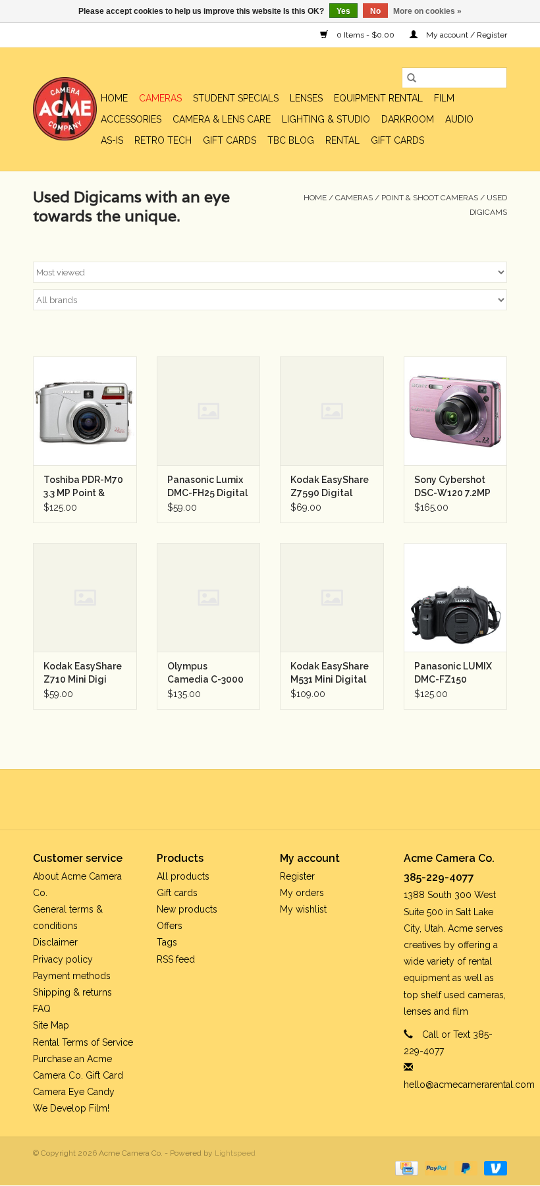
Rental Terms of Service (83, 1042)
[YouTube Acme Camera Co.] (281, 799)
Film (444, 98)
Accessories (131, 119)
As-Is (112, 140)
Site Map (51, 1025)
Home (114, 98)
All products (183, 876)
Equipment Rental (378, 98)
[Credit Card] (405, 1167)
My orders (302, 893)
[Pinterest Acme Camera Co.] (258, 799)
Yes (343, 11)
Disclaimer (55, 942)
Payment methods (72, 976)
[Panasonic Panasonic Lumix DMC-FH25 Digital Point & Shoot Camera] (209, 410)
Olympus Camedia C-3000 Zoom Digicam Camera (205, 673)
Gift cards (229, 140)
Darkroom (407, 119)
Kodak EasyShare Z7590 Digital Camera (329, 486)
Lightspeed (235, 1153)
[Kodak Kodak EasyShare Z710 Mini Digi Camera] (85, 597)
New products (187, 909)
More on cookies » (427, 11)
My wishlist (303, 909)
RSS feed (176, 959)
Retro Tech (163, 140)
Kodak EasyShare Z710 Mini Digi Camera (82, 673)
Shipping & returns (72, 992)
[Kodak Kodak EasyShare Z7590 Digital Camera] (332, 410)
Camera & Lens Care (222, 119)
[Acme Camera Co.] (65, 109)
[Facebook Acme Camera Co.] (234, 799)
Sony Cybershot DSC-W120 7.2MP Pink (452, 486)
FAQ (42, 1008)
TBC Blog (290, 140)
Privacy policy (63, 959)
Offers (169, 925)
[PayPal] (435, 1167)
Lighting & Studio (326, 119)
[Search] (411, 77)
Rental (342, 140)
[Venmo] (493, 1167)
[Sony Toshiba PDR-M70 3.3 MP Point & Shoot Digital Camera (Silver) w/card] (85, 410)
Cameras (160, 98)
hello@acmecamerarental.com (469, 1084)
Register (297, 876)
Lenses (306, 98)
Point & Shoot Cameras (429, 197)
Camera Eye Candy (74, 1092)
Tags (167, 942)
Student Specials (236, 98)
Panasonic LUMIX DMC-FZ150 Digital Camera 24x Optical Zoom (454, 673)
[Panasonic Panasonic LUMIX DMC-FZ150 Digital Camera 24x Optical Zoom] (456, 597)
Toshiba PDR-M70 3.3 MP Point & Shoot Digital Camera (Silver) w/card (83, 486)
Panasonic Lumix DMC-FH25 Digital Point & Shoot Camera (207, 486)
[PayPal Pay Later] (464, 1167)
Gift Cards (397, 140)
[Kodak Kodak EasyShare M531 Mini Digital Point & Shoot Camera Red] (332, 597)
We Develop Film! (71, 1108)
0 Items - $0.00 (365, 35)
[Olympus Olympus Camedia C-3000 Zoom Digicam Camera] (209, 597)
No (375, 11)
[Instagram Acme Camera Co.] (305, 799)
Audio (459, 119)
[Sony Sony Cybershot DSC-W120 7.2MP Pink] (456, 410)
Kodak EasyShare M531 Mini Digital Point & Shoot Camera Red (329, 673)
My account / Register (465, 35)
